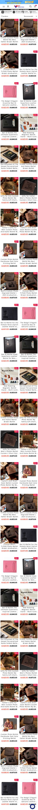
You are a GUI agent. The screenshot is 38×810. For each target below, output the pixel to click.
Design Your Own (9, 48)
